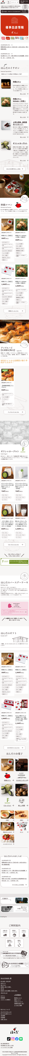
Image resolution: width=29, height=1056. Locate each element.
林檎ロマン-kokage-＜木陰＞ (21, 256)
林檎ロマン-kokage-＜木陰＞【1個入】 (21, 236)
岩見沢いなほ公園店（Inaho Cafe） (9, 990)
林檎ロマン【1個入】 (7, 235)
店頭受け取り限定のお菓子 (7, 404)
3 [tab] (13, 38)
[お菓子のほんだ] (3, 2)
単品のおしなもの (6, 257)
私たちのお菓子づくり (6, 1013)
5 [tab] (22, 38)
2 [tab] (8, 38)
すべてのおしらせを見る (18, 884)
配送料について (18, 997)
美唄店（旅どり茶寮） (6, 986)
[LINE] (21, 1039)
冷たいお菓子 (5, 255)
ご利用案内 (17, 995)
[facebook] (17, 1039)
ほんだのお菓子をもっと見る (13, 169)
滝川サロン (3, 985)
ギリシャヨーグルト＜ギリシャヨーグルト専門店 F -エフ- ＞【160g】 (7, 486)
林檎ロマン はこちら (13, 311)
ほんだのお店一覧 (6, 978)
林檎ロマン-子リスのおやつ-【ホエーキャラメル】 (21, 739)
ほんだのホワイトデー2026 (7, 248)
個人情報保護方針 (5, 1043)
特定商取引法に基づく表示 (7, 1045)
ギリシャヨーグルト (6, 497)
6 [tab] (26, 38)
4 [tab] (17, 38)
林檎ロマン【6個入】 (7, 715)
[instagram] (13, 1039)
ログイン (3, 995)
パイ (3, 401)
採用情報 (3, 1017)
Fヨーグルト (4, 495)
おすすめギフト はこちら (13, 748)
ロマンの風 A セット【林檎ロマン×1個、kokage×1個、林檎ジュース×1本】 (21, 718)
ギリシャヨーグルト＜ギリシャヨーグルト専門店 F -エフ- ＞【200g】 (21, 486)
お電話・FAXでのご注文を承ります (14, 11)
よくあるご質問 (18, 1005)
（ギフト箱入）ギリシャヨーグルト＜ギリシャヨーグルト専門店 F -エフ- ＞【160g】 (7, 523)
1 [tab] (3, 38)
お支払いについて (18, 1001)
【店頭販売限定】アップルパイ (7, 386)
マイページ (4, 993)
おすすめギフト (5, 242)
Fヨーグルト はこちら (13, 544)
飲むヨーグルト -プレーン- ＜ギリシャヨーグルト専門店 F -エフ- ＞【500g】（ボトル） (21, 523)
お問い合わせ (4, 1019)
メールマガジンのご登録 (7, 1047)
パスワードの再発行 (5, 999)
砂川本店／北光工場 (5, 981)
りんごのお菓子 (5, 253)
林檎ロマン (4, 260)
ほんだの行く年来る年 (7, 250)
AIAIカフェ (3, 983)
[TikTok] (8, 1039)
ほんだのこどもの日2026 (21, 290)
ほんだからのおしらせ (6, 1011)
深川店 (2, 988)
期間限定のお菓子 (20, 250)
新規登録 (3, 997)
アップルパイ (5, 399)
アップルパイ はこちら (13, 412)
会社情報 (3, 1015)
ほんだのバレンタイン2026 (7, 245)
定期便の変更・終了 (19, 1003)
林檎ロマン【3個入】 (7, 281)
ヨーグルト (4, 499)
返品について (17, 999)
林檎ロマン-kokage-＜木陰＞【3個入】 (21, 282)
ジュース (18, 731)
